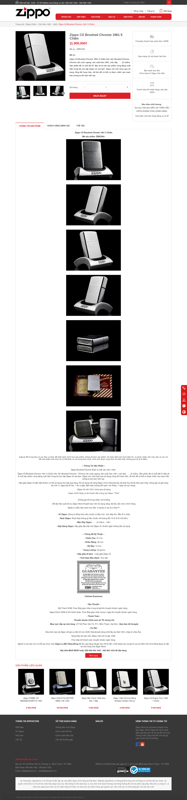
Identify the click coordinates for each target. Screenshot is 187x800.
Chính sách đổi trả (63, 731)
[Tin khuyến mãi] (184, 394)
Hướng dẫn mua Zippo (65, 727)
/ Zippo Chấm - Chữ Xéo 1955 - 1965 (41, 24)
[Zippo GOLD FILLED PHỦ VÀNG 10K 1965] (62, 682)
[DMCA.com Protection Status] (123, 769)
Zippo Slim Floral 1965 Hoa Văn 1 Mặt (93, 699)
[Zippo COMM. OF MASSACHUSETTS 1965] (31, 682)
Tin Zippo (19, 731)
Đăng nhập (138, 11)
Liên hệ (18, 739)
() (128, 624)
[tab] (29, 126)
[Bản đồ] (184, 400)
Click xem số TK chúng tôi (101, 620)
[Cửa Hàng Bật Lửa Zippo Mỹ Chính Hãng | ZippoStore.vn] (33, 12)
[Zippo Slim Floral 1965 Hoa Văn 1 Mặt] (93, 682)
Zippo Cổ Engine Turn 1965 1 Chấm (156, 699)
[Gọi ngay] (184, 388)
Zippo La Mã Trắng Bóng (66, 643)
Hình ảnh (19, 735)
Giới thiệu (19, 727)
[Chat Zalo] (184, 412)
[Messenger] (184, 406)
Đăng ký (151, 11)
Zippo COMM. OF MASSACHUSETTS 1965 (31, 699)
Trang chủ (19, 24)
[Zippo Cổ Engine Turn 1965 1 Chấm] (156, 682)
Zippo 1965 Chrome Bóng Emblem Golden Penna (124, 699)
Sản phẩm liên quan (28, 665)
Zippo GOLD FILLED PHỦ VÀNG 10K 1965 (62, 699)
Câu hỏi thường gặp (64, 739)
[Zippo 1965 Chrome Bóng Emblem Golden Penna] (125, 682)
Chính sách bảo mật (64, 735)
